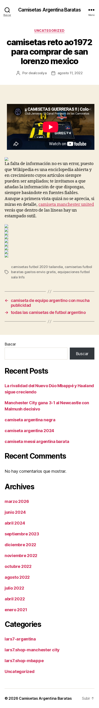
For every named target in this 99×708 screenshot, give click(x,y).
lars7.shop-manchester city (32, 649)
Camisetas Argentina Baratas (49, 9)
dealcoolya (38, 73)
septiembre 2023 (22, 533)
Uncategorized (49, 30)
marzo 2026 (17, 501)
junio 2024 (15, 512)
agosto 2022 (17, 577)
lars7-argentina (20, 639)
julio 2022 (14, 588)
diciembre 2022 (20, 544)
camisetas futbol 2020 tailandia (37, 267)
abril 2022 (15, 598)
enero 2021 (16, 609)
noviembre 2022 (21, 555)
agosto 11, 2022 (70, 73)
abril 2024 (15, 523)
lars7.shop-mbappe (24, 660)
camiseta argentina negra (30, 419)
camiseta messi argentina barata (37, 441)
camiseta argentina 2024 (29, 430)
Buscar (10, 344)
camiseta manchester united (66, 204)
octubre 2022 (18, 566)
